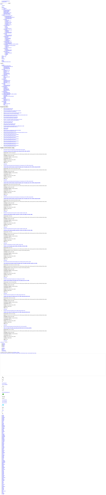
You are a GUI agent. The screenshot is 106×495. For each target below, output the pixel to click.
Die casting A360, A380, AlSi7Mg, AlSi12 (9, 124)
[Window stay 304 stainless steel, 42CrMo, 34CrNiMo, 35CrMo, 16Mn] (13, 244)
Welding (5, 97)
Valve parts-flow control (8, 22)
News (3, 57)
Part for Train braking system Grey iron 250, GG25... (11, 115)
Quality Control (4, 56)
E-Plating (6, 53)
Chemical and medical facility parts (9, 17)
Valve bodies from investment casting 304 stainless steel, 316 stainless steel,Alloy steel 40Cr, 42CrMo (20, 263)
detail (6, 179)
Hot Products (15, 352)
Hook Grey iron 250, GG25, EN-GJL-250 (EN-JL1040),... (11, 113)
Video (3, 55)
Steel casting (5, 33)
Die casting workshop (6, 10)
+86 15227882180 (4, 401)
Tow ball (6, 27)
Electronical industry (8, 38)
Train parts (6, 21)
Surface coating (6, 51)
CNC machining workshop (7, 9)
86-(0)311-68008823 (4, 384)
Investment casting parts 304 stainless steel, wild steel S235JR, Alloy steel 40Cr (17, 151)
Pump (6, 34)
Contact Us (3, 58)
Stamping (6, 44)
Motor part (6, 37)
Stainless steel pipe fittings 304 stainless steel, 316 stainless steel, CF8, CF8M (16, 280)
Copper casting (6, 48)
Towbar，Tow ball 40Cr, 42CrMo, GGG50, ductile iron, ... (11, 120)
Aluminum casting (6, 36)
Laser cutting (7, 46)
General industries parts (8, 18)
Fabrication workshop (6, 11)
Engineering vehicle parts (7, 80)
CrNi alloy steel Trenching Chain (8, 122)
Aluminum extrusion (6, 41)
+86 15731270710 (4, 402)
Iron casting (5, 19)
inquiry (5, 179)
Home (3, 6)
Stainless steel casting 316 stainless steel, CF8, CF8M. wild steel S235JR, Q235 (17, 296)
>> (4, 342)
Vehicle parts (7, 20)
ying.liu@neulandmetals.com (6, 392)
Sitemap (18, 352)
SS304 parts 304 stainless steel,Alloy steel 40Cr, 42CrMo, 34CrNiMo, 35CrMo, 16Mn (18, 214)
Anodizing (6, 54)
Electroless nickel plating (7, 103)
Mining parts (7, 30)
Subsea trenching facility (7, 82)
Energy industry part (6, 89)
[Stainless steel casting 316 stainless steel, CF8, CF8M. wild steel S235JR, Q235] (14, 294)
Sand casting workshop (7, 13)
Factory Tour (3, 350)
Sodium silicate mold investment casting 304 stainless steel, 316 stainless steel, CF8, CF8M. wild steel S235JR (22, 166)
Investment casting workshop (7, 12)
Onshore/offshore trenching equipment (10, 45)
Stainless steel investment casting (8, 15)
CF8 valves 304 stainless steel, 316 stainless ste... (10, 111)
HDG (4, 104)
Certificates (5, 8)
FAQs (3, 349)
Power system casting (8, 23)
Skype (3, 410)
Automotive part (7, 40)
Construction (7, 31)
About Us (3, 7)
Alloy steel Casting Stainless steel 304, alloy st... (10, 135)
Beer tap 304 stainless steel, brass (8, 109)
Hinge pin (5, 77)
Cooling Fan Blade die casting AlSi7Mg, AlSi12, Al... (11, 126)
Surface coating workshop (7, 14)
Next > (3, 342)
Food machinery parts (8, 16)
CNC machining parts (6, 25)
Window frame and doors (8, 42)
